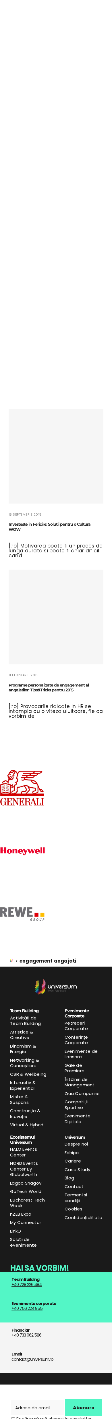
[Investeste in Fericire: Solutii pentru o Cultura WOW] (56, 456)
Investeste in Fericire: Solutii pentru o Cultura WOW (49, 527)
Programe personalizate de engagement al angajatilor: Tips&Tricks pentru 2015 (49, 688)
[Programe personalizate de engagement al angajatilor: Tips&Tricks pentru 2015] (56, 617)
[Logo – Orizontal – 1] (56, 981)
